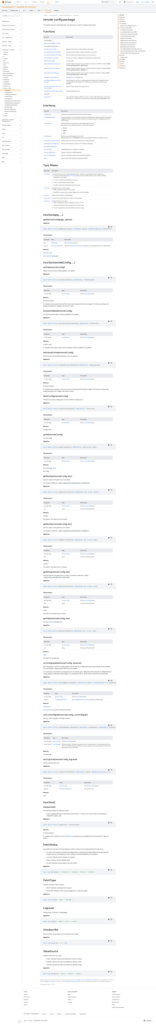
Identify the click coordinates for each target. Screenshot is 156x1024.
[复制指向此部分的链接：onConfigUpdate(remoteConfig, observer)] (83, 663)
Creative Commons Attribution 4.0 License (86, 980)
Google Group (115, 999)
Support (57, 2)
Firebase (45, 15)
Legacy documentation (118, 1007)
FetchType (46, 188)
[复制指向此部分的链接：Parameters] (53, 235)
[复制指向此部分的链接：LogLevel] (55, 908)
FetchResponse (48, 136)
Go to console (145, 2)
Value (72, 77)
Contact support (116, 994)
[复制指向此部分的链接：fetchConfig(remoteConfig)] (70, 396)
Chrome (52, 1014)
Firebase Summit (72, 997)
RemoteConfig (47, 149)
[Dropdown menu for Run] (29, 2)
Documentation (8, 7)
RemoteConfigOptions (49, 152)
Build (18, 2)
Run (26, 2)
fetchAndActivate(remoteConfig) (52, 55)
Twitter (69, 999)
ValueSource (47, 201)
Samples (56, 10)
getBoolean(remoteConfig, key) (52, 63)
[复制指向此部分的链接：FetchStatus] (59, 845)
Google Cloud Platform (70, 1014)
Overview (4, 10)
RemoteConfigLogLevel (66, 789)
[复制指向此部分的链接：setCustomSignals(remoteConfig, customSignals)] (89, 715)
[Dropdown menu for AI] (26, 10)
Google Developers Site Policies (73, 981)
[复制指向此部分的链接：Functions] (56, 32)
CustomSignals (48, 123)
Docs (48, 2)
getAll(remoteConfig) (49, 61)
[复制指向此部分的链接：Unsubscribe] (59, 930)
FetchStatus (47, 174)
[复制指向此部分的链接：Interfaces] (57, 106)
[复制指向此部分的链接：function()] (56, 802)
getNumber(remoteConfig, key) (52, 68)
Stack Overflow (116, 997)
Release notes (115, 1002)
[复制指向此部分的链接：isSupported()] (57, 807)
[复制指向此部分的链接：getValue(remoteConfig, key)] (71, 619)
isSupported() (47, 97)
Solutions (34, 2)
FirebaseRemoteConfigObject (51, 143)
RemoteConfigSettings (50, 155)
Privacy (30, 1020)
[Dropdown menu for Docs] (52, 2)
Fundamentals (14, 10)
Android (44, 1014)
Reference (48, 10)
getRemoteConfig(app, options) (52, 43)
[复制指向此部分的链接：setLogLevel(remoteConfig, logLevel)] (78, 760)
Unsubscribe (47, 198)
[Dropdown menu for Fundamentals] (20, 10)
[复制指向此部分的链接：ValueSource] (59, 951)
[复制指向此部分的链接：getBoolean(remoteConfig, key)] (73, 476)
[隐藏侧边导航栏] (19, 1021)
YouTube (70, 1002)
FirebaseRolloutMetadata (50, 146)
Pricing (42, 2)
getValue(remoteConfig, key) (51, 77)
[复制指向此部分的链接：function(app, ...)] (64, 215)
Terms (25, 1020)
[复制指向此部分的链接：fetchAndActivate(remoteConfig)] (75, 353)
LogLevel (46, 195)
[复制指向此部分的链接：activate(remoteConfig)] (66, 267)
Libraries (26, 1002)
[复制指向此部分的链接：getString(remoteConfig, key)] (71, 572)
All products (83, 1014)
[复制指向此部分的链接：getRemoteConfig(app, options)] (73, 220)
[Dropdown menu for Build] (21, 2)
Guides (26, 994)
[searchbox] (11, 15)
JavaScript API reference (26, 7)
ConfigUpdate (47, 114)
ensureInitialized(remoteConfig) (52, 52)
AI (23, 10)
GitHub (25, 1004)
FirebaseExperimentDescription (52, 140)
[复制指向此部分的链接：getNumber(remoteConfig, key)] (73, 524)
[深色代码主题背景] (109, 226)
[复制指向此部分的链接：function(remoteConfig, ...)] (76, 263)
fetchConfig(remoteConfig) (51, 58)
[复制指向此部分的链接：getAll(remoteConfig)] (64, 435)
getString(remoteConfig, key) (51, 73)
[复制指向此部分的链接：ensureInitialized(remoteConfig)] (73, 311)
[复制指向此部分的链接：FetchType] (57, 880)
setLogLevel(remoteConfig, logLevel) (53, 91)
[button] (9, 25)
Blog (137, 2)
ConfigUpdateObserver (50, 117)
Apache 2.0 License (50, 981)
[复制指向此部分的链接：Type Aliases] (59, 165)
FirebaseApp (54, 243)
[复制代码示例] (111, 226)
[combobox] (109, 1)
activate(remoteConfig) (50, 49)
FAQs (113, 1004)
